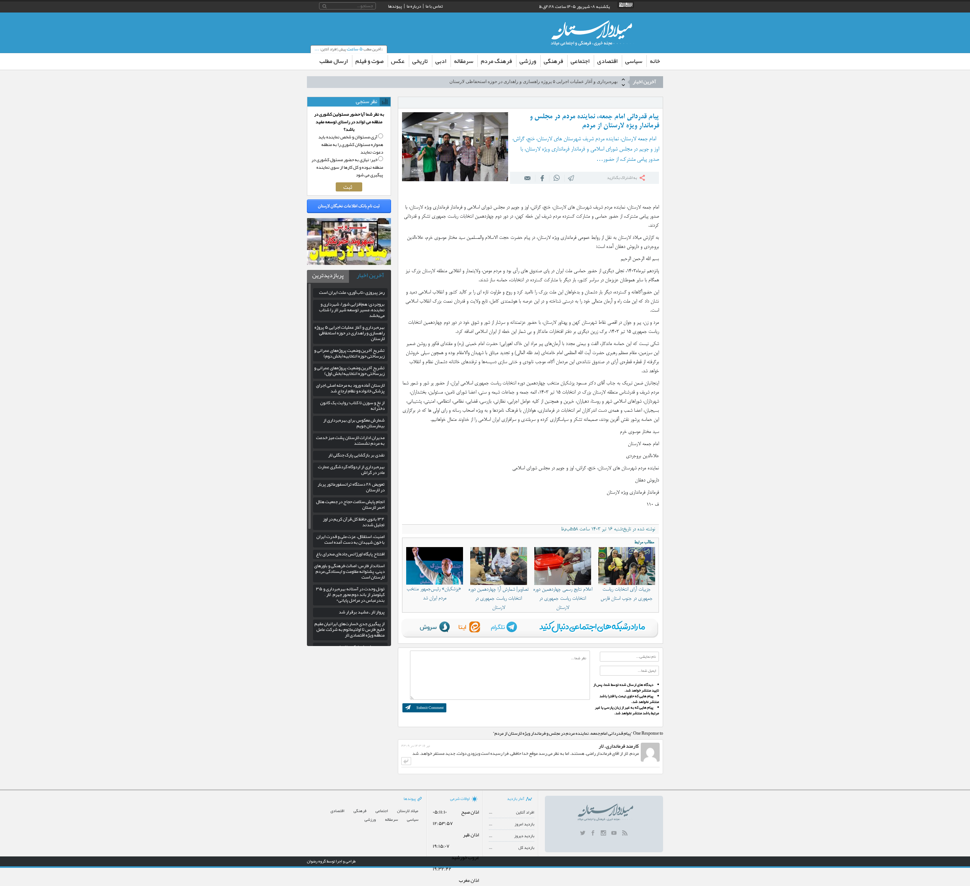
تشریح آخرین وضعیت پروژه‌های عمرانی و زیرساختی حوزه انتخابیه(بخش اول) (349, 370)
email (528, 178)
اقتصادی (607, 61)
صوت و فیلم (369, 61)
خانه (655, 61)
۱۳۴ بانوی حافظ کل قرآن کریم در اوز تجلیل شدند (354, 521)
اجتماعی (580, 61)
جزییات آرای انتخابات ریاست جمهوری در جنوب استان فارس (626, 594)
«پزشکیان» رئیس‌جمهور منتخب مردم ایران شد (435, 593)
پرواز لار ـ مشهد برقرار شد (362, 611)
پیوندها (395, 6)
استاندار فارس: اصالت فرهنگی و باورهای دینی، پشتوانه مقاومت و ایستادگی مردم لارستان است (349, 571)
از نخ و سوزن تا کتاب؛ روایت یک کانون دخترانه (352, 405)
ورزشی (527, 61)
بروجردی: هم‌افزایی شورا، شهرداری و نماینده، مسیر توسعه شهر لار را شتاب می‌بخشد (352, 310)
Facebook (542, 178)
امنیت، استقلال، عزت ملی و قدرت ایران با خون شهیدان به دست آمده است (350, 539)
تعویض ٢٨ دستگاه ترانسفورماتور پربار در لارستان (351, 487)
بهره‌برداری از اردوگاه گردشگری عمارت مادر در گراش (351, 469)
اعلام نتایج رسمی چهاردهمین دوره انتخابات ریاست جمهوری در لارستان (562, 598)
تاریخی (420, 61)
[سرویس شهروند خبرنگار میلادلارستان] (349, 263)
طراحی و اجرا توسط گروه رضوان (331, 861)
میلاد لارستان (407, 810)
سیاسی (633, 61)
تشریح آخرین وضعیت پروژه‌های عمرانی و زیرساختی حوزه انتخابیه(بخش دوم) (546, 82)
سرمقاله (463, 61)
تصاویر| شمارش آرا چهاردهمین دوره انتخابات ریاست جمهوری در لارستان (498, 598)
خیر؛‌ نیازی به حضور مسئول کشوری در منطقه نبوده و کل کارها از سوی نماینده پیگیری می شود (347, 167)
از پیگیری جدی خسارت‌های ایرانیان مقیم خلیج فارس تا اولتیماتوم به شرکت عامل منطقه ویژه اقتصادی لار (349, 629)
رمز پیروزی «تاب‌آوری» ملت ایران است (352, 292)
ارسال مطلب (333, 61)
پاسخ (406, 761)
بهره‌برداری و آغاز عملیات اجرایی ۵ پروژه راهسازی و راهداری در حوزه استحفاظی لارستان (349, 333)
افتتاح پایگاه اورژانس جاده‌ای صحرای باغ (350, 553)
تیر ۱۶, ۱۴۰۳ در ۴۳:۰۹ (415, 745)
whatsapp (556, 178)
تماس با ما (434, 6)
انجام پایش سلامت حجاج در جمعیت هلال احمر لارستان (350, 504)
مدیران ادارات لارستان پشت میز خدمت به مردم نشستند (350, 440)
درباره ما (414, 6)
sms (571, 178)
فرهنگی (553, 61)
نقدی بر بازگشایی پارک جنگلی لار (356, 454)
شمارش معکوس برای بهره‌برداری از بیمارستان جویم (354, 423)
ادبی (440, 61)
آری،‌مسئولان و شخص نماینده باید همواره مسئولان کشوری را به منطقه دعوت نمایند (350, 144)
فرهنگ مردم (496, 61)
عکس (398, 61)
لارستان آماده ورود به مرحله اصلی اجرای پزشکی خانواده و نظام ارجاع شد (350, 388)
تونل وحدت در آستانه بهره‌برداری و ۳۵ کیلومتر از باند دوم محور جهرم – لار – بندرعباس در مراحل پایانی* (350, 594)
